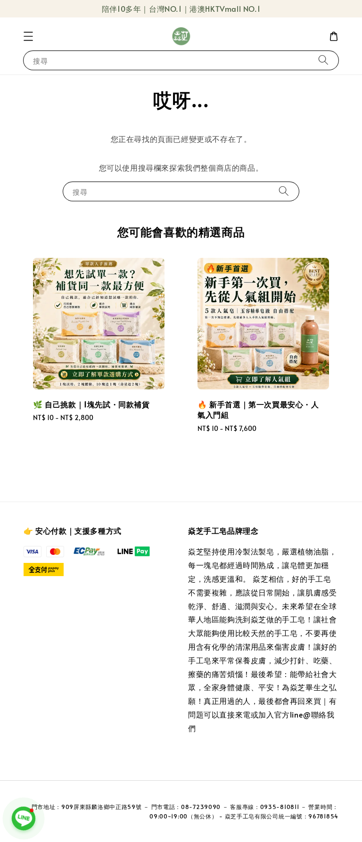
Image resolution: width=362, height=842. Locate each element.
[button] (28, 36)
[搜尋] (323, 60)
